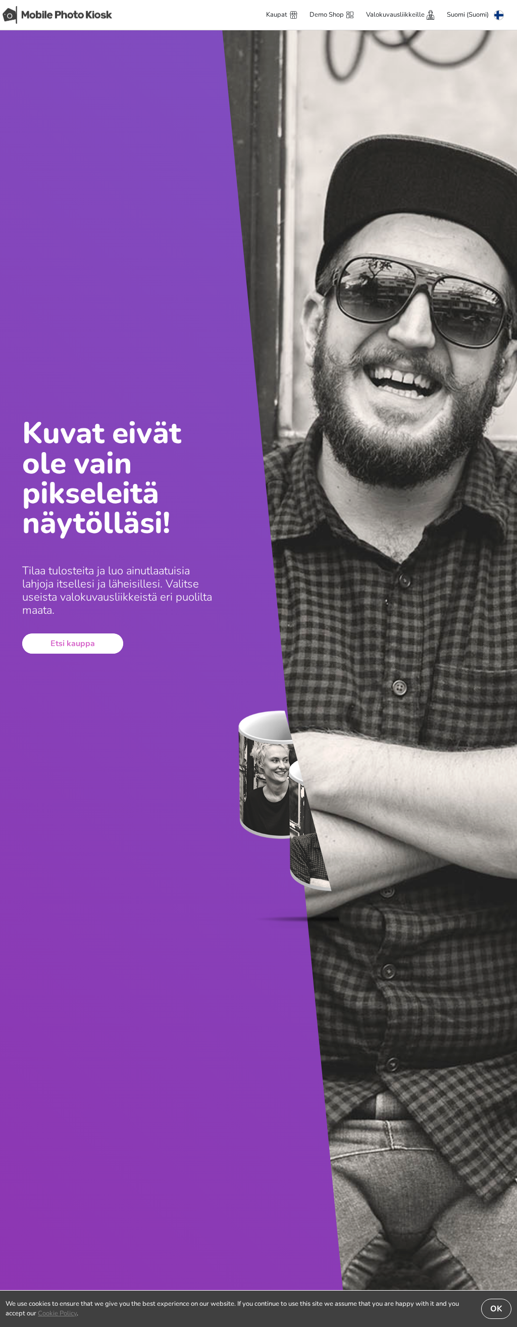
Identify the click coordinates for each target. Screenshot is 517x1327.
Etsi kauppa (72, 643)
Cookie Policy (57, 1313)
